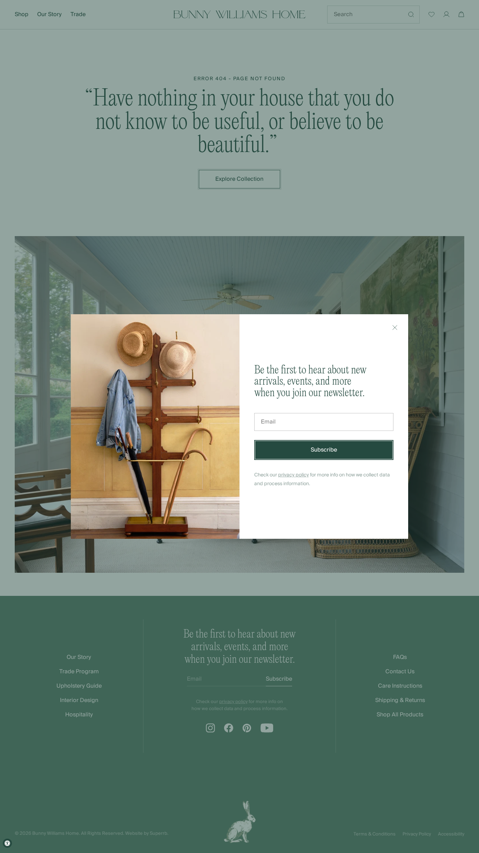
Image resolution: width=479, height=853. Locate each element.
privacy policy (293, 475)
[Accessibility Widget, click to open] (7, 843)
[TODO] (395, 327)
